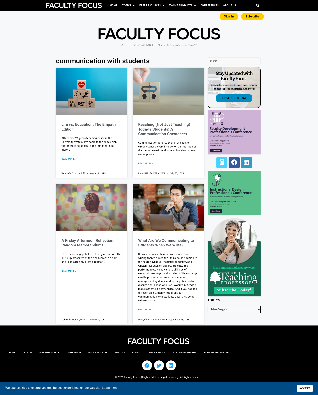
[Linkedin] (171, 365)
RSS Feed (136, 352)
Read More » (68, 159)
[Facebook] (234, 162)
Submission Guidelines (216, 352)
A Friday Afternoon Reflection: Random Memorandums (87, 242)
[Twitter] (159, 365)
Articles (27, 352)
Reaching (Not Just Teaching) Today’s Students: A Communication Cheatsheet (164, 129)
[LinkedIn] (246, 162)
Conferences (209, 5)
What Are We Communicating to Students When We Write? (166, 242)
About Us (229, 5)
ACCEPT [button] (304, 388)
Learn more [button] (110, 387)
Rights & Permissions (184, 352)
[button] (258, 6)
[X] (221, 162)
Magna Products (180, 5)
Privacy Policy (157, 352)
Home (114, 5)
